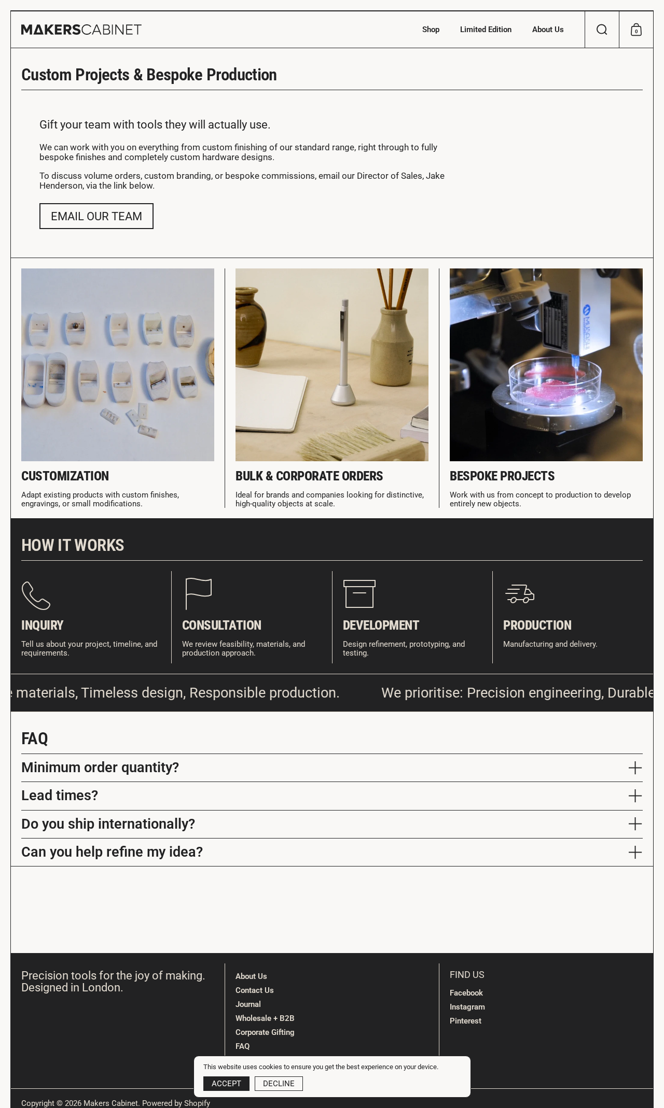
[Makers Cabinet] (81, 29)
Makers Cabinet (111, 1103)
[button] (602, 29)
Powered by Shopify (176, 1103)
